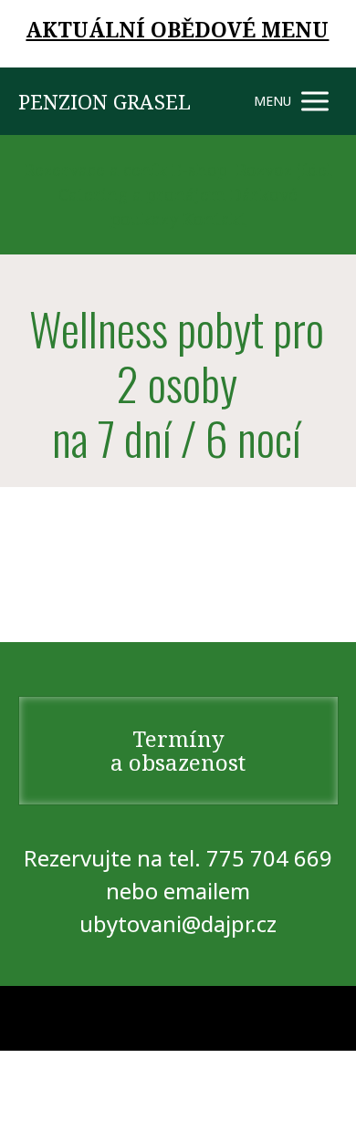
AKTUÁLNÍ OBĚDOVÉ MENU (177, 29)
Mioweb (317, 1018)
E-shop (199, 170)
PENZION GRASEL (104, 101)
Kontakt (214, 219)
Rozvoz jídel (284, 170)
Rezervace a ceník (96, 170)
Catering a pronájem (141, 194)
